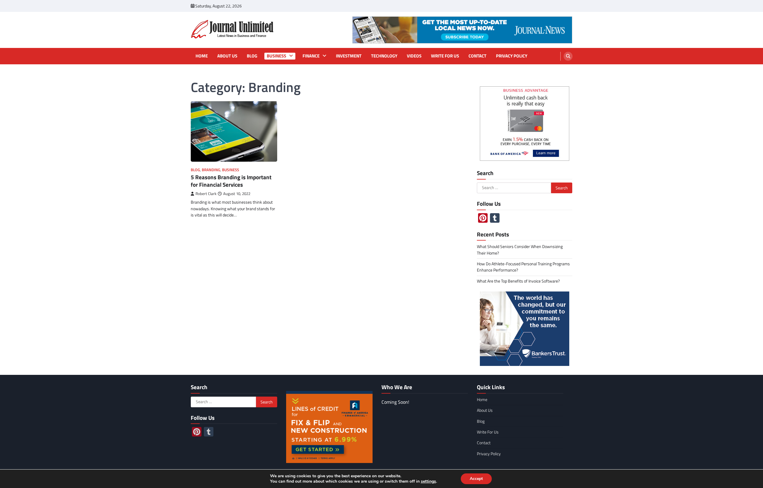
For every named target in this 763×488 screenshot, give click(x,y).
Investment (349, 56)
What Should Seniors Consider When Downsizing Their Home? (520, 249)
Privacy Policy (511, 56)
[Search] (568, 56)
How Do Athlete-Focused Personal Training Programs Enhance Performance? (523, 267)
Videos (414, 56)
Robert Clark (206, 194)
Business (276, 56)
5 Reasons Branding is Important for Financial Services (231, 181)
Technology (384, 56)
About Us (227, 56)
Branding (211, 170)
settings (428, 481)
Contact (477, 56)
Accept (476, 478)
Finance (311, 56)
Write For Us (445, 56)
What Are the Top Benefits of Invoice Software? (518, 281)
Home (202, 56)
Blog (252, 56)
